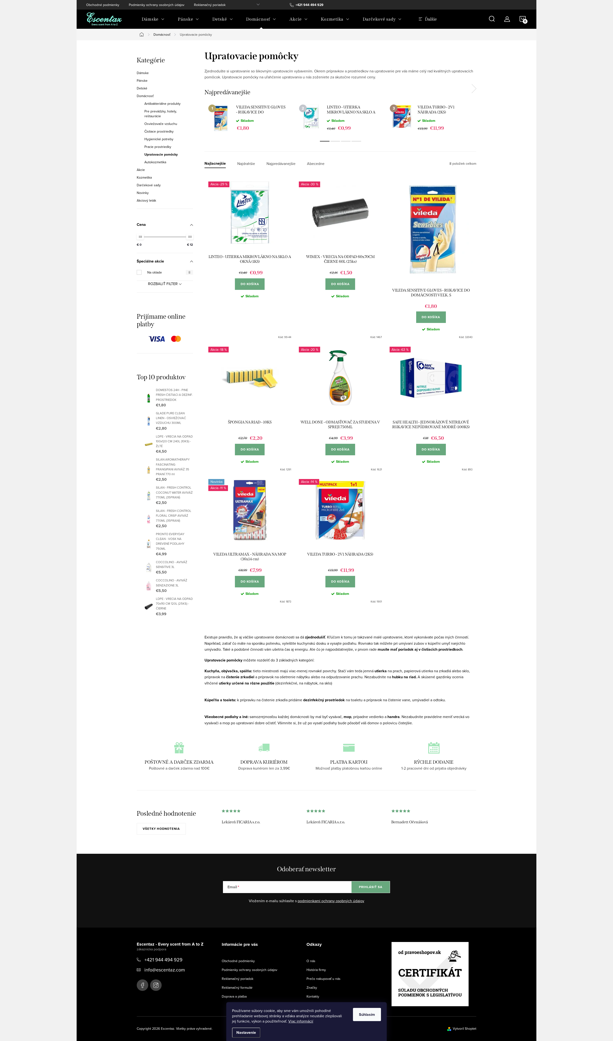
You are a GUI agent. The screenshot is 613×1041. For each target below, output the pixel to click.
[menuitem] (153, 19)
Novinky (143, 192)
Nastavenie (246, 1032)
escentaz (142, 985)
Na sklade (168, 272)
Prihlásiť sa (370, 887)
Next (473, 89)
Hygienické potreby (158, 139)
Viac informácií (300, 1021)
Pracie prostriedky (157, 146)
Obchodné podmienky (102, 4)
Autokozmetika (155, 162)
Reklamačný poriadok (210, 4)
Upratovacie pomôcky (161, 154)
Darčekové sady (149, 185)
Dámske (143, 72)
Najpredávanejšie (281, 163)
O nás (310, 961)
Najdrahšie (246, 163)
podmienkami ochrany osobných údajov (331, 900)
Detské (142, 88)
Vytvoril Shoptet (464, 1028)
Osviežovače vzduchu (160, 123)
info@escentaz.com (164, 969)
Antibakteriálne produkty (162, 103)
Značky (311, 987)
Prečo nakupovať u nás (323, 979)
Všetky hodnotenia (161, 828)
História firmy (316, 970)
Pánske (142, 80)
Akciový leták (146, 200)
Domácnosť (145, 96)
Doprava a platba (234, 996)
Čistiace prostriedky (159, 131)
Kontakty (312, 996)
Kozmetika (144, 177)
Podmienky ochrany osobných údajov (156, 4)
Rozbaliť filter (163, 283)
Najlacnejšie (215, 163)
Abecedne (315, 163)
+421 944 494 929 (163, 959)
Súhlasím (367, 1014)
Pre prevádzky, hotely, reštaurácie (160, 113)
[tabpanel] (249, 118)
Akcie (141, 169)
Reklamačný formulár (237, 987)
